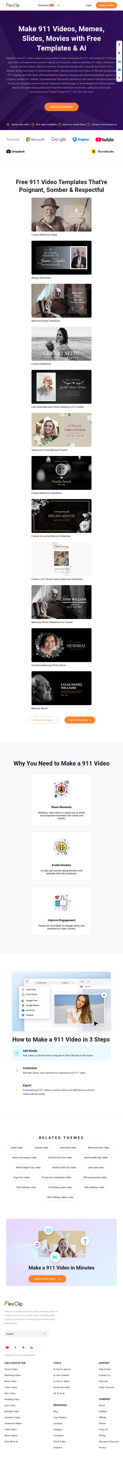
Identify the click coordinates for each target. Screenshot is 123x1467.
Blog (55, 1411)
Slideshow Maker (13, 1423)
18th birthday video (94, 1187)
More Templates (43, 720)
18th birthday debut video (60, 1197)
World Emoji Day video (60, 1157)
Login (88, 5)
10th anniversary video (95, 1177)
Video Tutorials (106, 1387)
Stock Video (59, 1441)
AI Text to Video (61, 1381)
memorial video (68, 1147)
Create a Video (106, 5)
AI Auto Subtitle (61, 1375)
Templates (43, 5)
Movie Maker (11, 1435)
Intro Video (10, 1393)
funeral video (41, 1147)
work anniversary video (24, 1157)
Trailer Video (10, 1387)
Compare (58, 1423)
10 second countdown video (56, 1177)
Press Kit (103, 1429)
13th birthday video (26, 1187)
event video (17, 1147)
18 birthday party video (60, 1187)
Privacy (102, 1447)
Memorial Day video (98, 1147)
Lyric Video (10, 1405)
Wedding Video (12, 1399)
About (102, 1405)
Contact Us (104, 1375)
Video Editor (10, 1429)
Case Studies (60, 1417)
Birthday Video (11, 1411)
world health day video (96, 1157)
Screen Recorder (61, 1387)
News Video (10, 1381)
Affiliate (103, 1417)
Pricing (102, 1435)
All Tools (57, 1393)
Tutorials (103, 1381)
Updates (103, 1411)
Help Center (105, 1369)
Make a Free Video (61, 106)
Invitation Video (12, 1417)
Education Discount (108, 1441)
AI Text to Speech (62, 1369)
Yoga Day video (21, 1177)
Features (57, 1447)
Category (57, 1429)
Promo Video (11, 1369)
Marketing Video (12, 1375)
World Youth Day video (64, 1167)
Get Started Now (78, 720)
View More (9, 1441)
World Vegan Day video (28, 1167)
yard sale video (96, 1167)
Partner (102, 1423)
